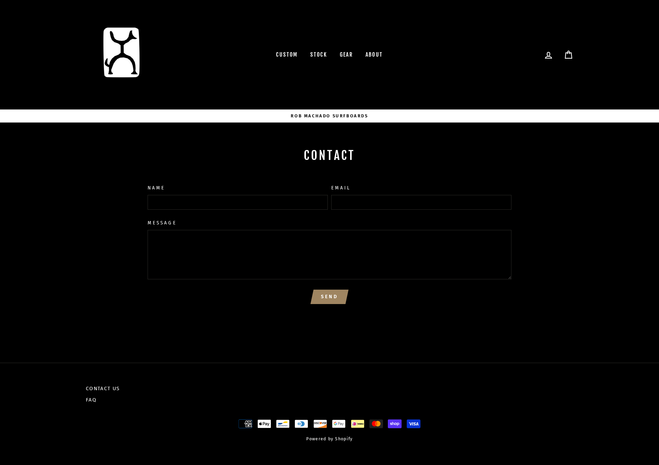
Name (156, 188)
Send (329, 297)
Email (341, 188)
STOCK (318, 54)
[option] (329, 116)
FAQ (91, 400)
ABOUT (374, 54)
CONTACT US (103, 388)
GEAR (346, 54)
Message (162, 223)
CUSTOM (287, 54)
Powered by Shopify (329, 438)
